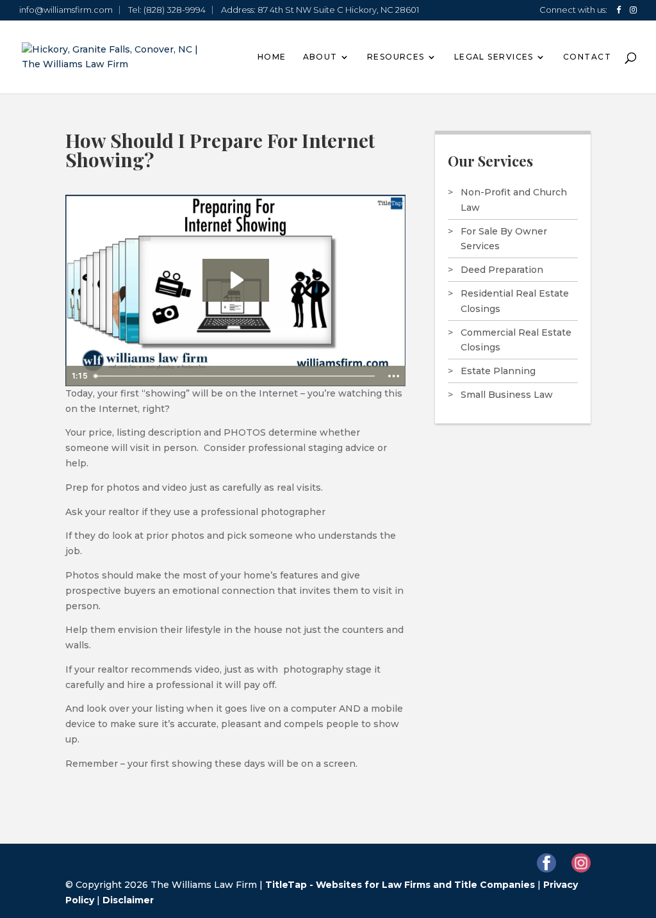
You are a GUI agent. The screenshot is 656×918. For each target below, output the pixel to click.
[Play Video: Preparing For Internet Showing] (235, 280)
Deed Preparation (502, 269)
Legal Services (494, 57)
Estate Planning (498, 371)
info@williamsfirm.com (66, 9)
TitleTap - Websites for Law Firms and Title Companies (400, 884)
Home (272, 57)
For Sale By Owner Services (504, 238)
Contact (587, 57)
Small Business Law (507, 394)
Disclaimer (128, 900)
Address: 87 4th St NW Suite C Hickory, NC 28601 (320, 9)
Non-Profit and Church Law (514, 199)
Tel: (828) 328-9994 (167, 9)
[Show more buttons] (394, 376)
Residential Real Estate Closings (515, 301)
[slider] (235, 376)
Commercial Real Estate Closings (516, 340)
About (320, 57)
